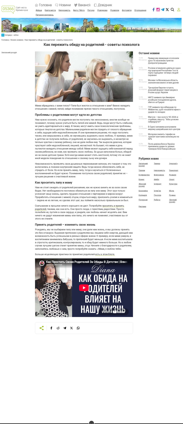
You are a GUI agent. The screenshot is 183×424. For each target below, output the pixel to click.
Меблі (156, 179)
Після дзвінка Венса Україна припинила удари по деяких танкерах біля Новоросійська (161, 146)
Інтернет (157, 184)
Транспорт (173, 170)
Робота (157, 200)
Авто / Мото (79, 10)
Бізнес (141, 179)
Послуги (157, 195)
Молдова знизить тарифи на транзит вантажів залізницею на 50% (163, 136)
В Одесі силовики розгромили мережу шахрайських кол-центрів (164, 128)
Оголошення (140, 10)
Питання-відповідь (45, 15)
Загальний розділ (143, 164)
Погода (90, 10)
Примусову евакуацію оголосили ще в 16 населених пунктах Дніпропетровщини (163, 60)
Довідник (105, 5)
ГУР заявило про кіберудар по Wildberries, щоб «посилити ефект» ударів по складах (164, 109)
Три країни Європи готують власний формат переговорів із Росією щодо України (163, 90)
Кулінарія (143, 195)
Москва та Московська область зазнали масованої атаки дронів (163, 81)
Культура (173, 184)
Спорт (171, 179)
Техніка (157, 163)
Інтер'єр (157, 191)
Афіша (39, 10)
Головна (45, 5)
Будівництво (144, 175)
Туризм (142, 170)
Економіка (143, 191)
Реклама (142, 206)
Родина (172, 195)
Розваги (172, 175)
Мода (171, 191)
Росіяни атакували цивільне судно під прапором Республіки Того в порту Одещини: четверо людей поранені (164, 71)
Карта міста (50, 10)
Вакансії (84, 5)
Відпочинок (159, 175)
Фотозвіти (127, 10)
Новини (65, 5)
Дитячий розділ (173, 201)
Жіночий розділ (142, 185)
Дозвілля (114, 10)
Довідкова (102, 10)
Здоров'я (173, 163)
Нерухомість (64, 10)
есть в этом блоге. (105, 254)
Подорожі (143, 200)
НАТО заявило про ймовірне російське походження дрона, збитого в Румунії (162, 99)
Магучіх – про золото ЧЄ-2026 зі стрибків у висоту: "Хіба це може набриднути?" (163, 119)
